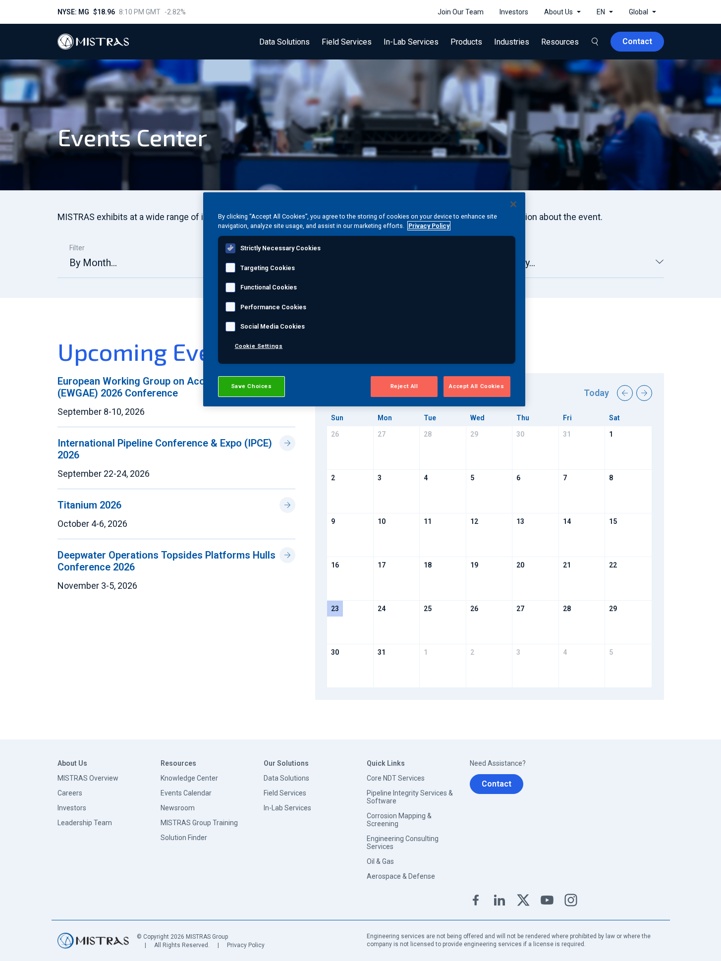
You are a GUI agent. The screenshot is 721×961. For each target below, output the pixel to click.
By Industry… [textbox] (508, 263)
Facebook (476, 900)
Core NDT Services (396, 778)
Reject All (404, 386)
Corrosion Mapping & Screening (399, 820)
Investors (71, 808)
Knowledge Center (189, 778)
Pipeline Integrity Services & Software (410, 797)
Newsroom (178, 808)
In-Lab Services (287, 808)
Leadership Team (84, 823)
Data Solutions (286, 778)
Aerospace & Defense (401, 876)
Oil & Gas (380, 861)
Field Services (285, 793)
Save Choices (251, 386)
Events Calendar (186, 793)
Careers (69, 793)
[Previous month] (625, 393)
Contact (496, 784)
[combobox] (154, 267)
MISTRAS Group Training (199, 823)
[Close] (513, 204)
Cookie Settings (259, 345)
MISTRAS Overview (87, 778)
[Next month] (644, 393)
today (596, 393)
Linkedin (499, 900)
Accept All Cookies (476, 386)
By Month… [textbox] (93, 263)
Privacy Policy (246, 945)
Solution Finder (184, 838)
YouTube (547, 900)
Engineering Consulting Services (403, 842)
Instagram (571, 900)
